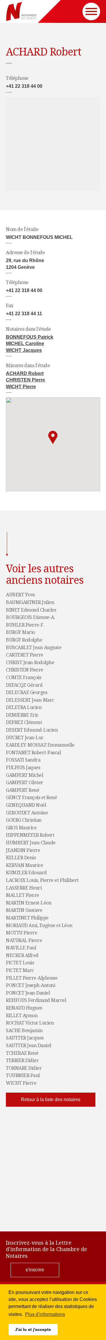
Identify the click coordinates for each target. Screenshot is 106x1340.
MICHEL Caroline (25, 343)
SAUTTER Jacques (25, 1038)
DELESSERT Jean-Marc (30, 700)
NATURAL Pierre (24, 940)
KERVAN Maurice (24, 865)
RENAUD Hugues (24, 1008)
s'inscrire (35, 1269)
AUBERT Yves (20, 594)
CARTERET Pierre (24, 655)
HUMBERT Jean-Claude (31, 842)
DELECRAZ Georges (26, 692)
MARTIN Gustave (24, 910)
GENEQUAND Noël (26, 805)
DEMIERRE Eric (22, 715)
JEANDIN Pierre (23, 850)
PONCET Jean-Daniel (28, 993)
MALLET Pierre (22, 895)
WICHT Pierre (21, 386)
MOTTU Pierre (21, 932)
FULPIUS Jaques (23, 767)
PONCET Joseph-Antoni (30, 985)
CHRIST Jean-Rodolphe (30, 662)
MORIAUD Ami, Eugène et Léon (39, 925)
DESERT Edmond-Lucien (32, 730)
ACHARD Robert (25, 373)
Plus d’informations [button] (45, 1314)
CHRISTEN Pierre (25, 379)
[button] (53, 437)
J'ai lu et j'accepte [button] (33, 1329)
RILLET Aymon (21, 1015)
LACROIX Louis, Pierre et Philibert (42, 880)
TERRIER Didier (22, 1060)
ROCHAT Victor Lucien (30, 1023)
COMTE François (23, 677)
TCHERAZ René (22, 1053)
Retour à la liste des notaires (50, 1099)
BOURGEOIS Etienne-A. (30, 617)
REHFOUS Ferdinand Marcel (36, 1000)
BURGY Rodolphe (24, 640)
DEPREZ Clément (24, 722)
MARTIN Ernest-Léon (28, 903)
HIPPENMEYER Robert (30, 835)
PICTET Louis (20, 962)
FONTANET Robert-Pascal (33, 752)
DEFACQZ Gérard (24, 685)
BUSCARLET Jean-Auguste (33, 647)
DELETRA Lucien (24, 707)
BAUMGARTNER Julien (30, 602)
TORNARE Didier (24, 1068)
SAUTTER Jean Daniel (28, 1045)
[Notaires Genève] (21, 11)
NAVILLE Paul (21, 947)
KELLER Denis (21, 857)
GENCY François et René (31, 797)
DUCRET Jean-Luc (25, 737)
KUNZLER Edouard (26, 872)
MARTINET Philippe (27, 918)
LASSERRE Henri (24, 888)
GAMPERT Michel (24, 775)
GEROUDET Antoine (27, 812)
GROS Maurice (21, 827)
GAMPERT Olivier (24, 782)
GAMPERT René (22, 790)
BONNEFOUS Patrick (29, 337)
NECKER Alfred (22, 955)
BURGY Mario (20, 632)
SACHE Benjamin (24, 1030)
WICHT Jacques (24, 350)
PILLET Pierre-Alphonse (31, 978)
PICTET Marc (20, 970)
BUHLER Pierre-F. (25, 625)
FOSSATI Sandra (23, 760)
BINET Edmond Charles (31, 610)
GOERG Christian (24, 820)
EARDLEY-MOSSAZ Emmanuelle (40, 745)
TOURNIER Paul (23, 1075)
